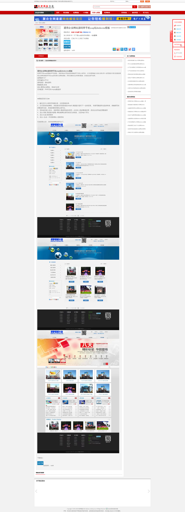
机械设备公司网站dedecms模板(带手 (137, 111)
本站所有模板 (39, 12)
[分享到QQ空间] (114, 49)
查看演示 (67, 42)
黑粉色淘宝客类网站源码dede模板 (136, 74)
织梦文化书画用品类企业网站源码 (136, 88)
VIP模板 (85, 12)
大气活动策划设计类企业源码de (136, 70)
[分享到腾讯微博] (122, 49)
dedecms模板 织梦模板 (44, 6)
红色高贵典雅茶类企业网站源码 (136, 81)
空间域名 (124, 12)
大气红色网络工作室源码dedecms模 (137, 67)
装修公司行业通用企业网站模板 (136, 132)
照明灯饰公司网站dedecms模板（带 (137, 101)
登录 (142, 1)
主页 (36, 22)
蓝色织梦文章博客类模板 (134, 91)
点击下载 (67, 46)
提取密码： (67, 50)
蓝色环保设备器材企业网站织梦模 (136, 129)
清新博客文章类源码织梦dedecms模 (137, 84)
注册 (147, 1)
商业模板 (66, 12)
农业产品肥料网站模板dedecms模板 (137, 115)
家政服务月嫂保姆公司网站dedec (136, 104)
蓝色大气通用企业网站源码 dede (136, 77)
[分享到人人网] (125, 49)
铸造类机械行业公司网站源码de (136, 60)
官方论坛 (146, 12)
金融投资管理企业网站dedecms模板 (137, 108)
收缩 (171, 36)
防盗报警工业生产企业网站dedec (136, 125)
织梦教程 (107, 12)
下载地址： (40, 458)
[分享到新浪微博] (118, 49)
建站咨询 (178, 32)
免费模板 (76, 12)
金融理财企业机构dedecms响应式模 (137, 118)
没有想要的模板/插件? (144, 6)
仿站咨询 (178, 36)
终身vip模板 (96, 12)
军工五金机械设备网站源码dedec (136, 64)
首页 (57, 12)
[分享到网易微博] (129, 49)
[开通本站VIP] (86, 32)
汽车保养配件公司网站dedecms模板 (137, 122)
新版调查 (179, 56)
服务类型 (135, 12)
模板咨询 (178, 29)
